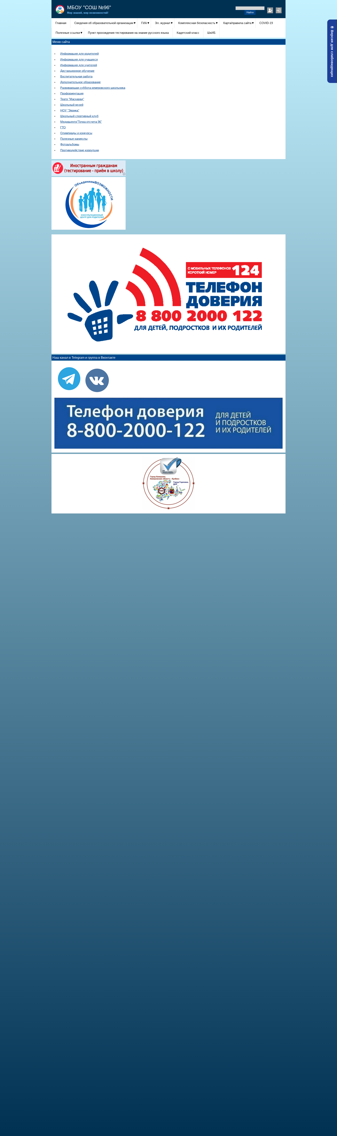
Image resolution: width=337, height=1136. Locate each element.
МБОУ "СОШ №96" (89, 7)
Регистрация (270, 10)
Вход (279, 10)
